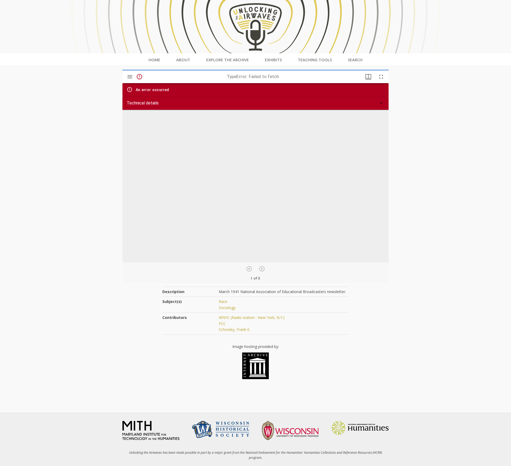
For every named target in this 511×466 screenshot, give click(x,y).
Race (223, 301)
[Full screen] (381, 76)
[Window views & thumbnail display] (368, 76)
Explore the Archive (227, 59)
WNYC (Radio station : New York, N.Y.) (252, 317)
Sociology (227, 307)
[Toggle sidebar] (129, 76)
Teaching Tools (315, 59)
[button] (255, 103)
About (183, 59)
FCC (222, 323)
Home (154, 59)
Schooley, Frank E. (234, 329)
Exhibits (273, 59)
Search (355, 59)
